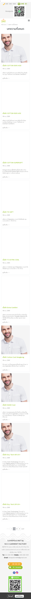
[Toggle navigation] (29, 21)
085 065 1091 (10, 4)
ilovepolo (9, 11)
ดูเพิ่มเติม (5, 78)
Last (22, 529)
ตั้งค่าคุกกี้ (10, 596)
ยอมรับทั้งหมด (19, 596)
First (8, 529)
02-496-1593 (9, 555)
